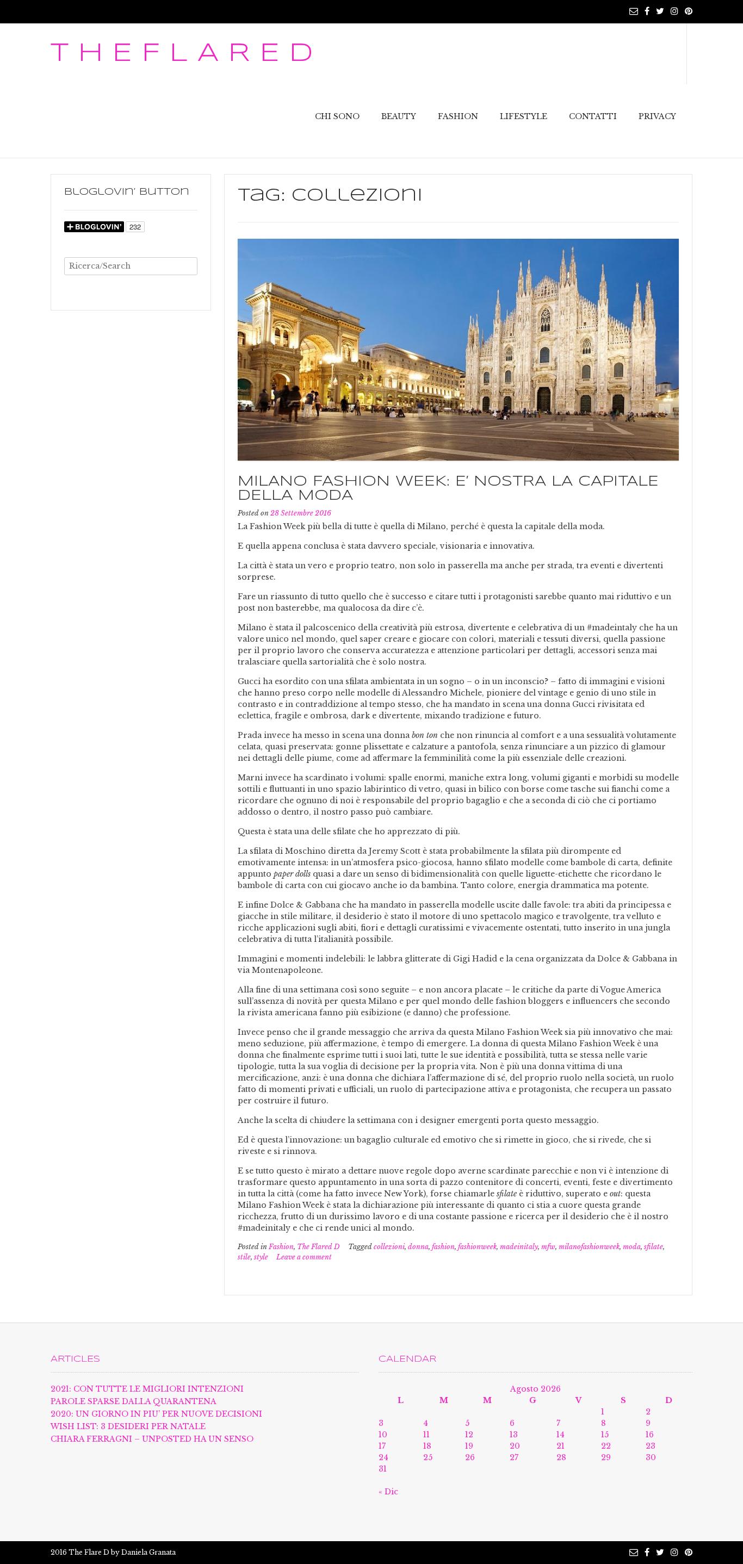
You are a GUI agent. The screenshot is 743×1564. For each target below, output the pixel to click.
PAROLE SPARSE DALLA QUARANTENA (133, 1401)
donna (418, 1247)
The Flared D (318, 1247)
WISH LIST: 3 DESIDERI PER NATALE (128, 1426)
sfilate (653, 1247)
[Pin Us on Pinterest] (688, 10)
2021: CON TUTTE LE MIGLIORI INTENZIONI (147, 1389)
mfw (548, 1247)
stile (244, 1257)
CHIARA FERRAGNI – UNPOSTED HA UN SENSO (152, 1439)
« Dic (388, 1492)
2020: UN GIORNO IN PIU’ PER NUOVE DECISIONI (156, 1414)
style (261, 1257)
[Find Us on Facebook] (647, 10)
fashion (443, 1247)
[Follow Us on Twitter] (660, 10)
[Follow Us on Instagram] (674, 10)
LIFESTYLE (523, 116)
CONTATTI (593, 116)
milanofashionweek (589, 1247)
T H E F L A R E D (182, 53)
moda (632, 1247)
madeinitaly (519, 1247)
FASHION (458, 116)
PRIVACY (657, 116)
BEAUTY (398, 116)
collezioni (389, 1247)
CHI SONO (337, 116)
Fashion (281, 1247)
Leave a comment (304, 1257)
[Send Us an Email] (633, 10)
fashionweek (477, 1247)
